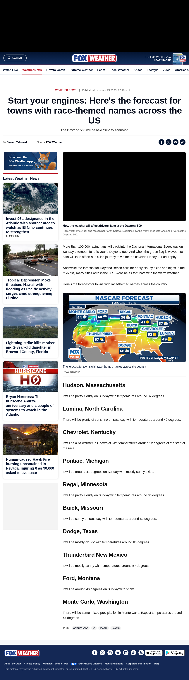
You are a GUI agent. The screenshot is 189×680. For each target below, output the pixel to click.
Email (175, 142)
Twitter (168, 142)
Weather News (32, 70)
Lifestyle (152, 70)
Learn (101, 70)
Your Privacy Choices (89, 663)
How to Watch (55, 70)
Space (138, 70)
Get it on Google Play (175, 653)
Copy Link (182, 142)
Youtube (118, 652)
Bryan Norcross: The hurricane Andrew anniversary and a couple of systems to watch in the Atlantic (30, 405)
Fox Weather (94, 58)
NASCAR (116, 628)
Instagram (110, 652)
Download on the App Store (154, 653)
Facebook (161, 142)
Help (156, 663)
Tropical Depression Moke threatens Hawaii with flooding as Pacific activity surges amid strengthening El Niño (29, 289)
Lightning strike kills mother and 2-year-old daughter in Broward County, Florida (30, 347)
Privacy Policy (32, 663)
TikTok (133, 652)
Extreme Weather (81, 70)
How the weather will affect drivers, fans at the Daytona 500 (102, 225)
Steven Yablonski (17, 142)
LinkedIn (125, 652)
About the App (12, 663)
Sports (103, 628)
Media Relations (114, 663)
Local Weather (119, 70)
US (94, 628)
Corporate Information (138, 663)
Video (167, 70)
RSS (141, 652)
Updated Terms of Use (55, 663)
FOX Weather (54, 142)
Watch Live (10, 70)
